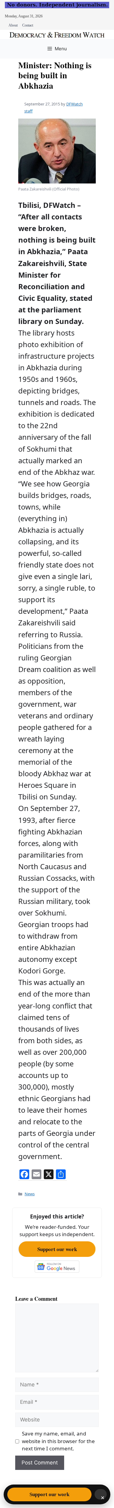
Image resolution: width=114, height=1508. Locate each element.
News (30, 1194)
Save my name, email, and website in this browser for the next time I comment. (58, 1441)
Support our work (57, 1249)
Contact (27, 25)
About (13, 25)
